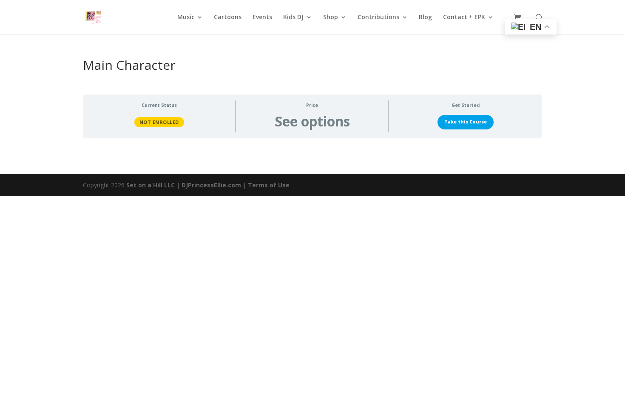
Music (185, 17)
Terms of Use (269, 185)
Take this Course (465, 122)
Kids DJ (293, 17)
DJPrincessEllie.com (211, 185)
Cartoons (227, 17)
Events (262, 17)
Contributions (378, 17)
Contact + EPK (464, 17)
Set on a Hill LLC (150, 185)
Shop (330, 17)
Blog (425, 17)
